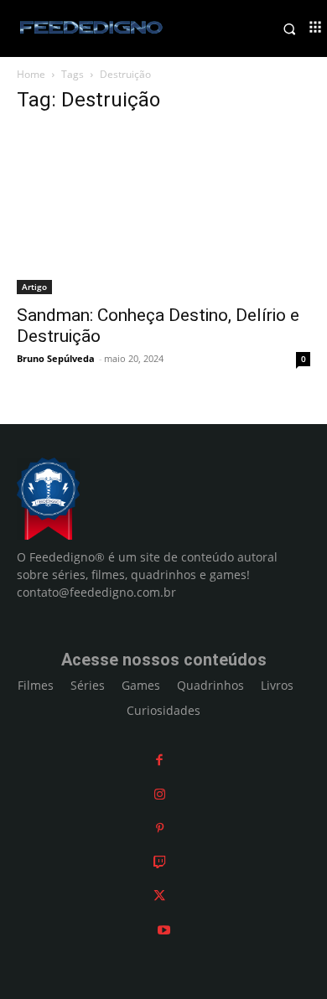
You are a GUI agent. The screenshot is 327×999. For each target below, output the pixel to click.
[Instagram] (159, 794)
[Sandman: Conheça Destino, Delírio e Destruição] (163, 211)
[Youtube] (164, 930)
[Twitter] (159, 895)
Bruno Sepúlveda (56, 358)
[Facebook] (159, 760)
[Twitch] (159, 862)
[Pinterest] (160, 827)
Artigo (34, 286)
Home (31, 74)
